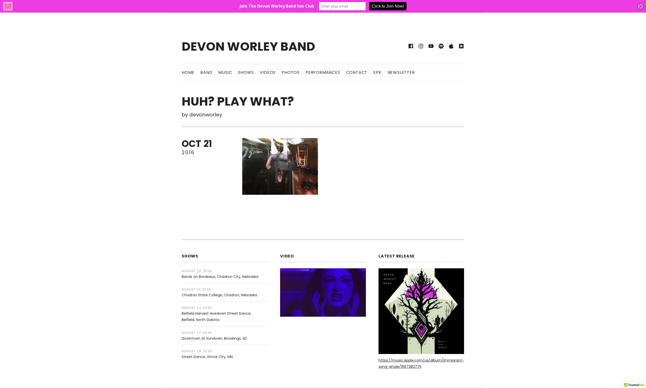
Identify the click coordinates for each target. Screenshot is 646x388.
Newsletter (401, 72)
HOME (188, 72)
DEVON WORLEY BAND (248, 46)
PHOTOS (291, 72)
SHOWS (246, 72)
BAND (206, 72)
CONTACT (357, 72)
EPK (377, 72)
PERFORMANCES (323, 72)
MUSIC (225, 72)
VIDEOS (268, 72)
